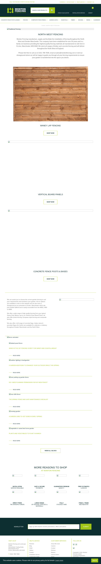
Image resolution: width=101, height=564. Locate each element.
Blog (30, 546)
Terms (52, 556)
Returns (53, 552)
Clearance (97, 20)
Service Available (17, 487)
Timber (73, 20)
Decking (80, 20)
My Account (70, 2)
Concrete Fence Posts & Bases (10, 20)
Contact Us (90, 2)
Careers (62, 2)
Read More (16, 355)
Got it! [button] (95, 560)
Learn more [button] (59, 560)
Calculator (63, 12)
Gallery (31, 550)
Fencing (25, 20)
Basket (90, 12)
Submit (86, 526)
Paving (88, 20)
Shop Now (50, 133)
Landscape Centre (34, 556)
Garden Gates (53, 20)
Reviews (31, 543)
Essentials (64, 20)
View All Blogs (50, 450)
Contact (31, 552)
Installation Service (34, 554)
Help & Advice (81, 2)
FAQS (30, 548)
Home (43, 25)
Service (78, 12)
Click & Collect (55, 554)
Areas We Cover (55, 543)
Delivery (53, 550)
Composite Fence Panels (38, 20)
